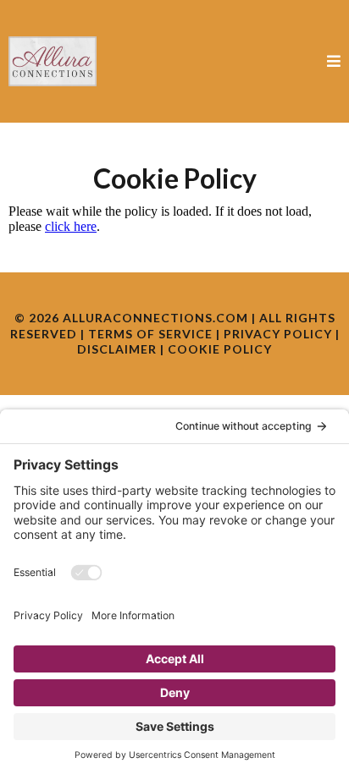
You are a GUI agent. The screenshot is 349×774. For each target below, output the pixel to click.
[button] (331, 61)
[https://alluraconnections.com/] (52, 61)
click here (71, 226)
